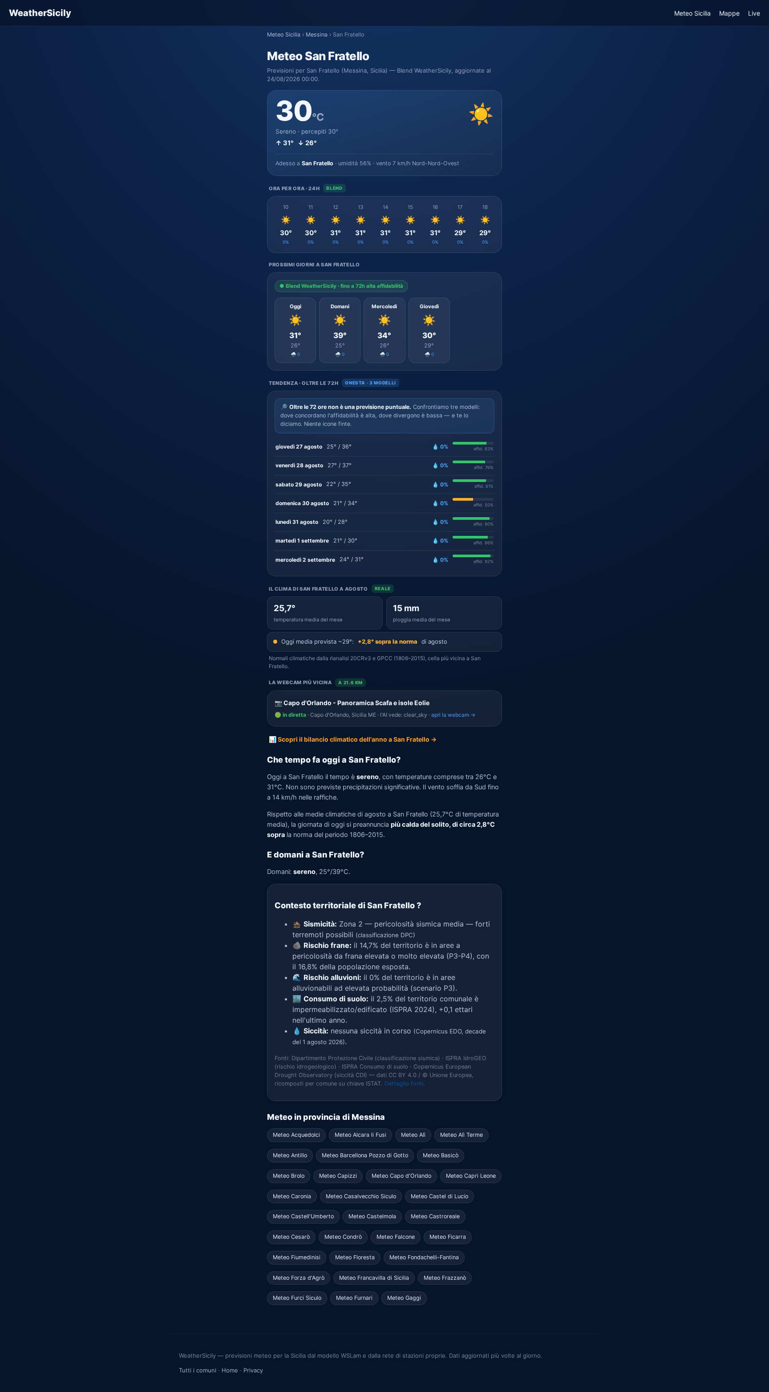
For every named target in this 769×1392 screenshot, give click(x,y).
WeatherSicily (40, 13)
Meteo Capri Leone (471, 1175)
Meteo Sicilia (692, 13)
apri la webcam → (453, 714)
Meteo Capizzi (338, 1175)
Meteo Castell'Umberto (303, 1216)
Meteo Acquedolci (296, 1134)
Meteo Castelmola (372, 1216)
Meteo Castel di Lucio (439, 1196)
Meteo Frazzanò (445, 1277)
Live (754, 13)
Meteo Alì (413, 1134)
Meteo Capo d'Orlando (401, 1175)
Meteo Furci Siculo (297, 1297)
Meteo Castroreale (435, 1216)
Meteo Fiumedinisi (296, 1257)
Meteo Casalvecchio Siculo (361, 1196)
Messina (317, 34)
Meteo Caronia (292, 1196)
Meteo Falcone (395, 1236)
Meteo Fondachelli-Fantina (424, 1257)
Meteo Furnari (354, 1297)
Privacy (253, 1370)
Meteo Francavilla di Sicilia (374, 1277)
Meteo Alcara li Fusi (360, 1134)
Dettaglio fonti (403, 1083)
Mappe (729, 13)
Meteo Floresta (355, 1257)
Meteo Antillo (290, 1155)
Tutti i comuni (197, 1370)
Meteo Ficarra (447, 1236)
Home (230, 1370)
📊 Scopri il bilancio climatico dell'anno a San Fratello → (353, 739)
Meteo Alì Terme (461, 1134)
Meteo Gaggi (404, 1297)
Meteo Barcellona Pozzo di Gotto (365, 1155)
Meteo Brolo (288, 1175)
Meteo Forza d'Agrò (298, 1277)
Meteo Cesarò (291, 1236)
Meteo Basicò (440, 1155)
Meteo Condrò (343, 1236)
